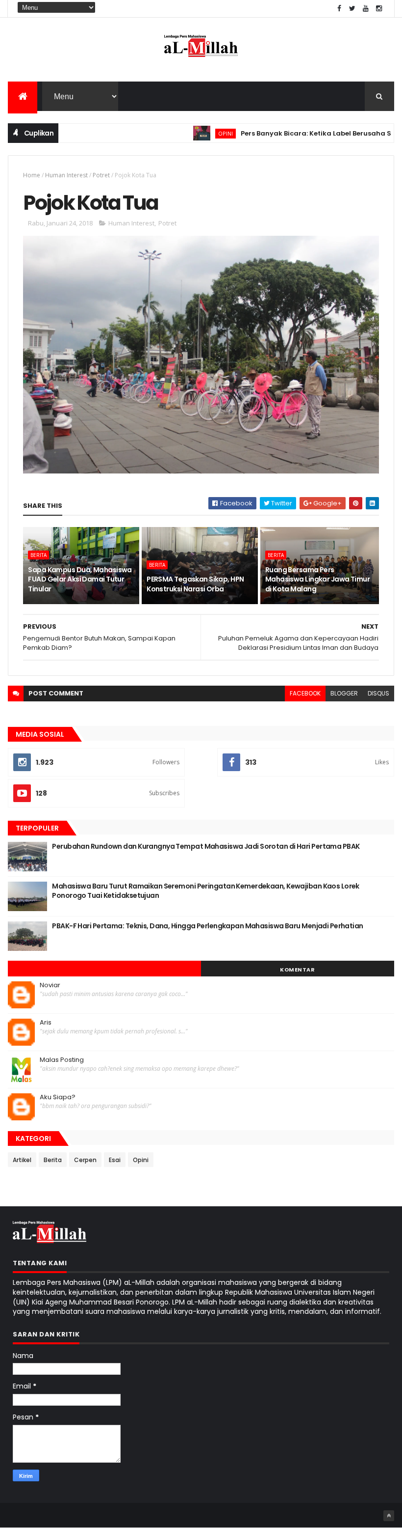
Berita (38, 555)
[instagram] (379, 8)
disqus (378, 693)
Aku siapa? (57, 1097)
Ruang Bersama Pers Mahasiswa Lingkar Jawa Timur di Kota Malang (317, 579)
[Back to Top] (388, 1515)
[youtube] (365, 8)
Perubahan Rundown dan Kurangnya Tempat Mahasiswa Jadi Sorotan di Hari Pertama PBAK (205, 846)
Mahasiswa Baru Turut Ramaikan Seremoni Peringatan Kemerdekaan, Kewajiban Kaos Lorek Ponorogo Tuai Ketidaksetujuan (205, 891)
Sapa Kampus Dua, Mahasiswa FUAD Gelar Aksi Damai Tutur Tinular (79, 579)
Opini (201, 133)
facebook (305, 693)
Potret (101, 175)
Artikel (22, 1160)
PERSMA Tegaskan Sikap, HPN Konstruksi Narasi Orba (195, 584)
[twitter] (352, 8)
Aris (45, 1023)
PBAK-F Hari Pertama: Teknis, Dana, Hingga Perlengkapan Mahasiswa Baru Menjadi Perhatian (207, 926)
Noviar (50, 985)
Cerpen (85, 1160)
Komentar (297, 969)
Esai (115, 1160)
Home (31, 175)
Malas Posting (62, 1060)
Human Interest (66, 175)
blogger (344, 693)
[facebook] (339, 8)
